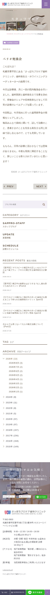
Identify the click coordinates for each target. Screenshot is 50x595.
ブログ (16, 34)
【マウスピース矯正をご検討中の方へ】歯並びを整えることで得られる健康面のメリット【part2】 (25, 298)
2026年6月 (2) (16, 371)
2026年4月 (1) (16, 379)
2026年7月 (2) (16, 367)
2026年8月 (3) (16, 363)
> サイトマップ (8, 570)
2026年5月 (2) (16, 375)
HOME (9, 34)
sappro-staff (12, 42)
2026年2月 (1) (16, 387)
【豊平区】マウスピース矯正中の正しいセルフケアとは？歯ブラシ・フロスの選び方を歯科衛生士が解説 (25, 270)
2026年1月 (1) (16, 392)
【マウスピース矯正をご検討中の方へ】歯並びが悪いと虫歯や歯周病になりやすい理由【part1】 (25, 312)
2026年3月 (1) (16, 383)
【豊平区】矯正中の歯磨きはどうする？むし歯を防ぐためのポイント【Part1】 (25, 285)
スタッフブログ (26, 34)
